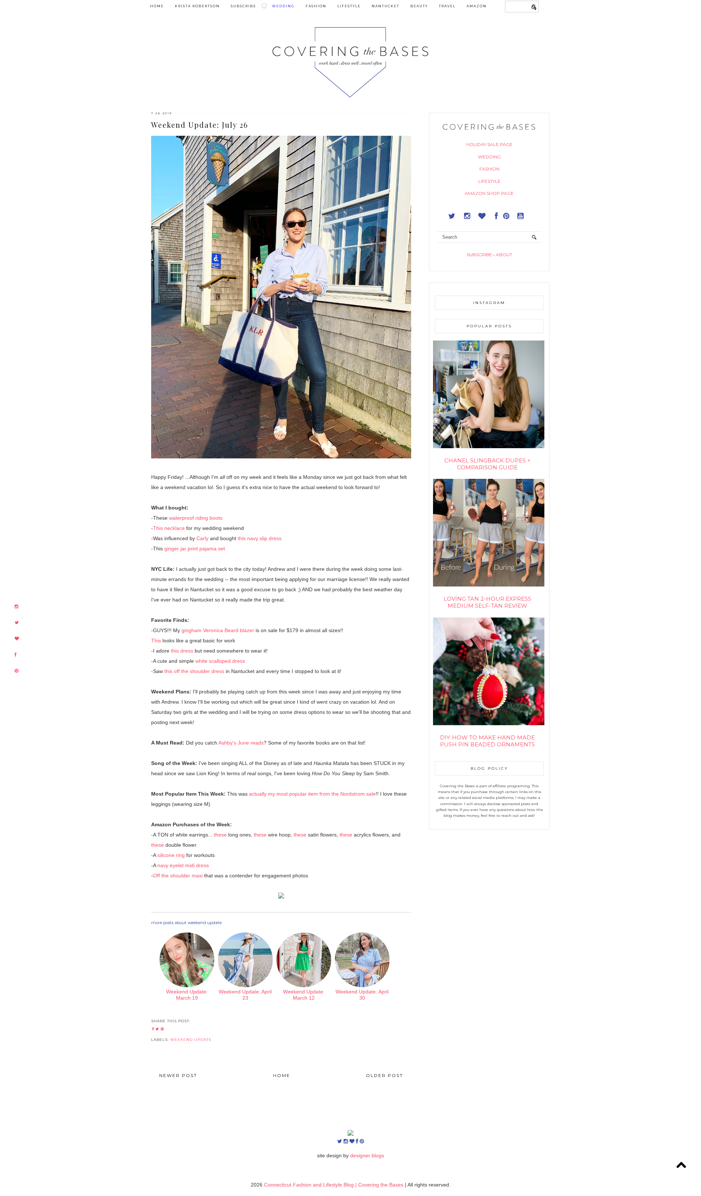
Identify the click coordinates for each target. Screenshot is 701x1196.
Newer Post (178, 1075)
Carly (202, 538)
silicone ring (171, 855)
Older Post (384, 1075)
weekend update (191, 1039)
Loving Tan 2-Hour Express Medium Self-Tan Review (487, 602)
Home (157, 6)
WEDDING (489, 156)
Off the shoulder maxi (178, 875)
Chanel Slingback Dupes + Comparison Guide (487, 464)
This (156, 640)
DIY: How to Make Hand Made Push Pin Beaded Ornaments (487, 741)
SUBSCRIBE (479, 254)
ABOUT (504, 254)
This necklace (169, 528)
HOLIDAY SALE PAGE (489, 144)
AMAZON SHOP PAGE (489, 193)
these (220, 835)
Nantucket (385, 6)
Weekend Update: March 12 (304, 995)
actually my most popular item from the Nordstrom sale (312, 794)
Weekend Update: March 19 (187, 995)
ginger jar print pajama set (194, 548)
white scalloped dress (220, 661)
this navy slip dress (259, 538)
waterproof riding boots (195, 518)
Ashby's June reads (241, 743)
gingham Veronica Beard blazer (218, 630)
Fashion (316, 6)
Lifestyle (349, 6)
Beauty (419, 6)
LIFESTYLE (489, 181)
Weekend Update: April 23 (245, 995)
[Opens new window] (16, 606)
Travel (447, 6)
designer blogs (367, 1155)
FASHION (489, 169)
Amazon (477, 6)
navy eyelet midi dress (183, 865)
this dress (182, 651)
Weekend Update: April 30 (362, 995)
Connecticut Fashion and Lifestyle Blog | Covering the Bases (334, 1185)
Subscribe (243, 6)
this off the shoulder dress (194, 671)
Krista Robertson (197, 6)
